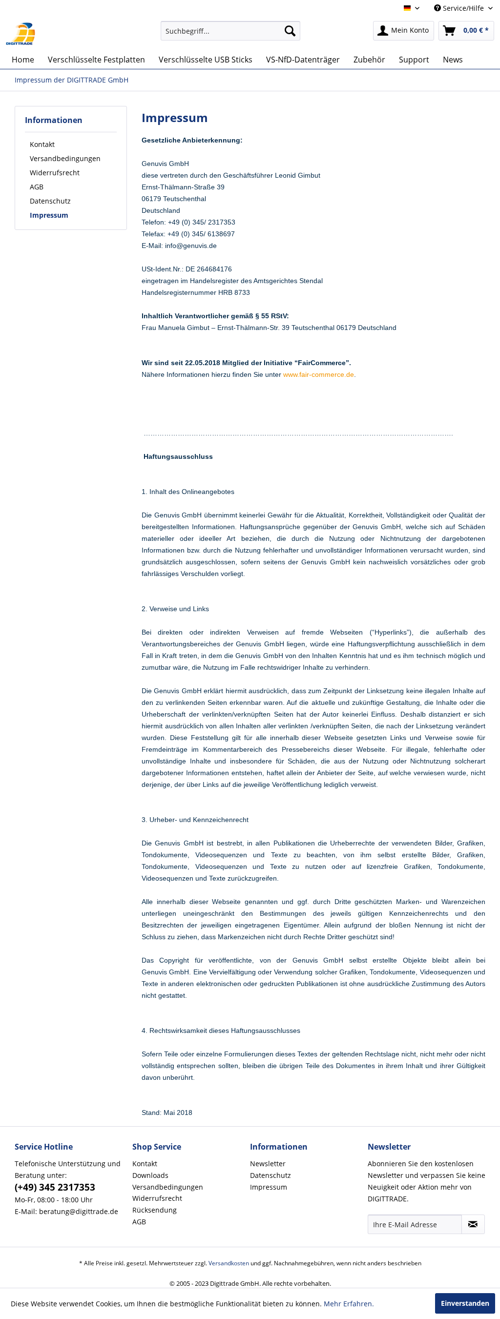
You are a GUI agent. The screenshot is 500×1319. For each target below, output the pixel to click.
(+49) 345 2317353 (55, 1187)
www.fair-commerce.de (318, 374)
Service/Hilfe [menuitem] (463, 8)
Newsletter (268, 1163)
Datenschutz (50, 201)
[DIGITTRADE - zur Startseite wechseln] (20, 33)
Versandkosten (228, 1263)
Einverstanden (465, 1303)
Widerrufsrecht (55, 172)
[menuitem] (231, 31)
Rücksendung (154, 1210)
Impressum (49, 215)
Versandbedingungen (65, 158)
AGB (36, 186)
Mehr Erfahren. (349, 1303)
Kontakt (42, 144)
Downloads (150, 1175)
